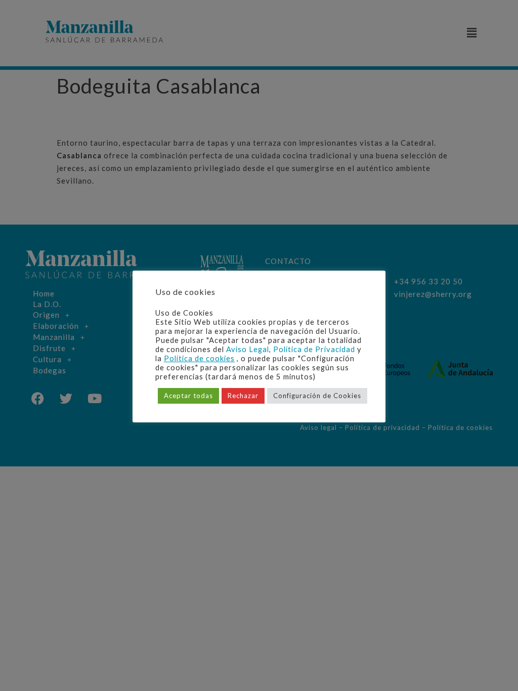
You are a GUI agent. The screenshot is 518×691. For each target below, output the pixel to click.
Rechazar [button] (243, 396)
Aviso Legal (247, 349)
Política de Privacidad (314, 349)
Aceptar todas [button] (188, 396)
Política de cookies (199, 358)
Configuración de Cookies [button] (317, 396)
